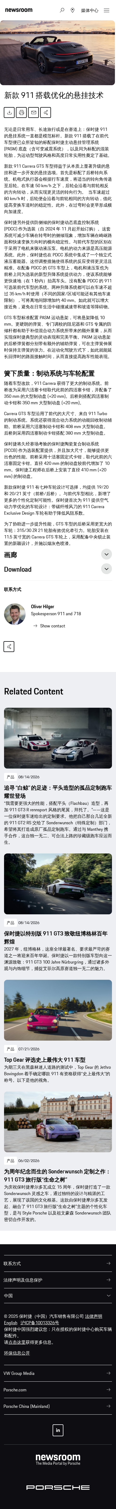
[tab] (58, 556)
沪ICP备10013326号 (40, 1322)
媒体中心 (89, 10)
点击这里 (17, 1342)
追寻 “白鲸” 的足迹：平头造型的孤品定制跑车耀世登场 (58, 792)
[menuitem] (58, 1263)
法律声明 (93, 1316)
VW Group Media (19, 1373)
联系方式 (12, 589)
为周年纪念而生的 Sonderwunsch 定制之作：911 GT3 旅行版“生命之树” (57, 1175)
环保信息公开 (17, 1353)
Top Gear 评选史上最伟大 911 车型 (45, 1060)
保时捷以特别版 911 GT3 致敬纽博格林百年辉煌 (56, 937)
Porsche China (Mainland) (27, 1406)
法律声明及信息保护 (23, 1280)
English (10, 1322)
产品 (10, 777)
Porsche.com (15, 1389)
